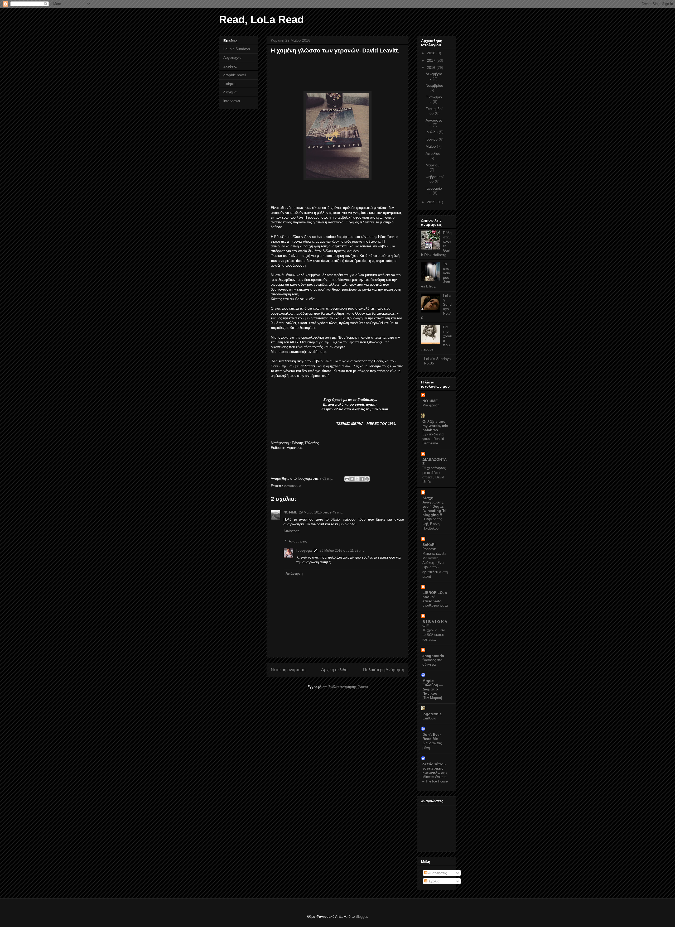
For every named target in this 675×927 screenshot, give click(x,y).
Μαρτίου (433, 165)
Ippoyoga (304, 551)
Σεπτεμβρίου (434, 111)
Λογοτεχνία (292, 486)
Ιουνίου (432, 139)
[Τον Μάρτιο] (432, 698)
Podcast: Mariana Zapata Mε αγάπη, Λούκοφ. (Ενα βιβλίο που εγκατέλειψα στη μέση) (435, 562)
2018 (431, 53)
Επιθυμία (429, 718)
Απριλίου (433, 153)
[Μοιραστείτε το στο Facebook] (362, 479)
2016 (431, 67)
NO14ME (290, 512)
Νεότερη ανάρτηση (288, 669)
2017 (431, 60)
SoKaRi (429, 544)
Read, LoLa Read (261, 19)
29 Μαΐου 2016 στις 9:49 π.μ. (321, 512)
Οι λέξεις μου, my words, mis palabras (435, 425)
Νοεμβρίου (434, 85)
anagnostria (433, 656)
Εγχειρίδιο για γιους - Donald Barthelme (433, 438)
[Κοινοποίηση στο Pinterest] (367, 479)
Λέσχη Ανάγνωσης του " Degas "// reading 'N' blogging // (434, 506)
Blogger (361, 917)
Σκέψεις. (230, 66)
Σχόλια (433, 881)
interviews (231, 101)
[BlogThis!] (352, 479)
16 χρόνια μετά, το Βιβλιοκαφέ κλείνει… (434, 634)
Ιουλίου (432, 132)
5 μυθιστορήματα (435, 605)
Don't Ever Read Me (431, 736)
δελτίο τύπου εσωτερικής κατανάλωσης (434, 768)
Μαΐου (431, 146)
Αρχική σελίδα (334, 669)
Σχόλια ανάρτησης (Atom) (348, 687)
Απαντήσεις (298, 541)
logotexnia (432, 714)
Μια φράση (430, 405)
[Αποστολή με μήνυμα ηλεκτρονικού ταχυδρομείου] (347, 479)
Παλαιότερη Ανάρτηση (383, 669)
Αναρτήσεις (437, 873)
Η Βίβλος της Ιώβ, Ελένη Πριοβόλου (432, 523)
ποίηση (229, 83)
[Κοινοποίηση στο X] (357, 479)
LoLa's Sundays (236, 49)
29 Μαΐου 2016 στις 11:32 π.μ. (342, 551)
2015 (431, 202)
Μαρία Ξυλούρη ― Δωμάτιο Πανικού (432, 687)
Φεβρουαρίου (434, 179)
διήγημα (230, 92)
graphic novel (234, 75)
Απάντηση (291, 531)
